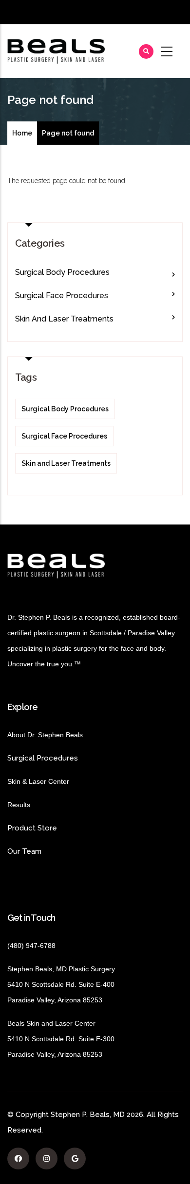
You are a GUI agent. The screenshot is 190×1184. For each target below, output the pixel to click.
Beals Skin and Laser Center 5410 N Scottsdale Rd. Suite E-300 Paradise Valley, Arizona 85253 (60, 1038)
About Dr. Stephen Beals (53, 735)
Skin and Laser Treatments (64, 318)
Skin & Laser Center (38, 781)
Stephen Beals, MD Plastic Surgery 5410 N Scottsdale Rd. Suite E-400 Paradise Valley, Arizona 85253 (61, 984)
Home (22, 133)
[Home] (56, 51)
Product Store (58, 828)
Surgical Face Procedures (61, 295)
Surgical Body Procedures (62, 272)
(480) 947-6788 (31, 945)
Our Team (24, 851)
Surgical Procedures (42, 758)
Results (33, 805)
